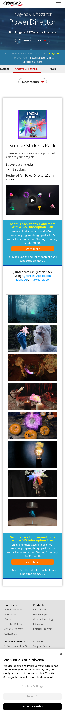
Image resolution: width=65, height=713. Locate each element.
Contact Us (10, 633)
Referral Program (43, 628)
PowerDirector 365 (40, 57)
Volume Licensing (43, 619)
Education (38, 624)
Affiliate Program (13, 628)
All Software (40, 609)
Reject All (32, 696)
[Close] (61, 654)
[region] (32, 681)
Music (53, 68)
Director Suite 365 (32, 61)
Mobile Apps (40, 614)
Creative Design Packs (27, 68)
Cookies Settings (32, 686)
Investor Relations (14, 624)
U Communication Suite (17, 646)
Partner (8, 619)
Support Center (41, 646)
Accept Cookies (32, 706)
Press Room (11, 614)
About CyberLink (13, 609)
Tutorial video (40, 279)
